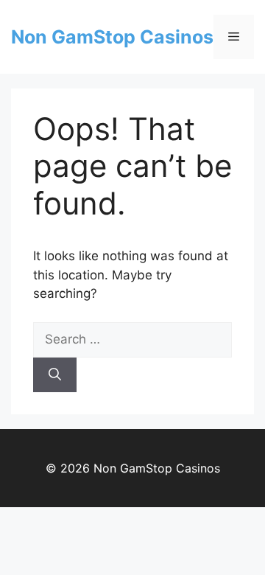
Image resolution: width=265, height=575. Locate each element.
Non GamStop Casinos (112, 37)
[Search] (55, 375)
